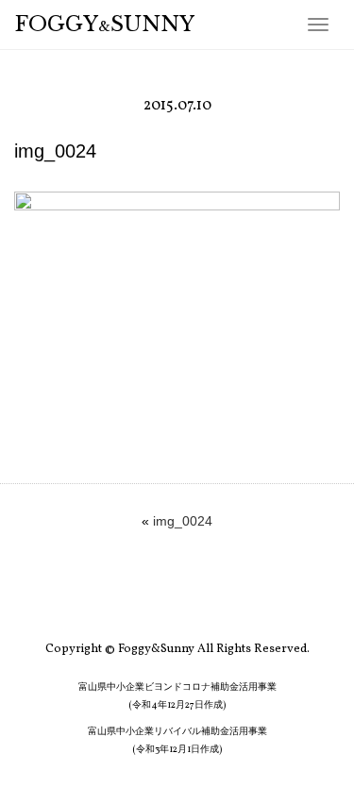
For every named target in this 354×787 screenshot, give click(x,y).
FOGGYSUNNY (104, 24)
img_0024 (182, 520)
